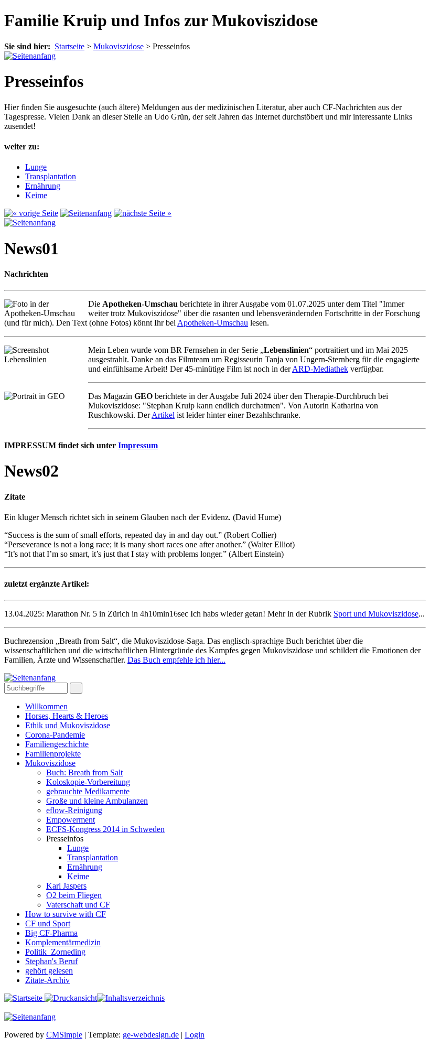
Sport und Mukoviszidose (376, 613)
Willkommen (46, 706)
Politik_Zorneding (55, 951)
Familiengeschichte (57, 744)
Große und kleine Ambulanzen (97, 800)
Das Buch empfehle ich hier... (176, 659)
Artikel (163, 414)
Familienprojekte (53, 753)
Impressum (138, 445)
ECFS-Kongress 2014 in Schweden (105, 829)
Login (195, 1034)
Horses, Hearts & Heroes (66, 715)
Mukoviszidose (50, 763)
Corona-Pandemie (55, 734)
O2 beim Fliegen (74, 895)
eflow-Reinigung (74, 810)
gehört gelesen (49, 970)
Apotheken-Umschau (212, 322)
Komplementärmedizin (63, 942)
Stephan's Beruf (51, 961)
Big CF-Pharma (51, 932)
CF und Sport (47, 923)
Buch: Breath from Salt (84, 772)
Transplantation (50, 176)
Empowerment (70, 819)
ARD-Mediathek (320, 368)
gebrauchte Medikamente (88, 791)
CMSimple (64, 1034)
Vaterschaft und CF (78, 904)
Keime (36, 195)
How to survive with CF (65, 914)
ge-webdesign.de (151, 1034)
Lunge (36, 167)
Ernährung (42, 185)
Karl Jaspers (66, 885)
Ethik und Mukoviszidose (67, 725)
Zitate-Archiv (47, 980)
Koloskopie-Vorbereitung (88, 781)
